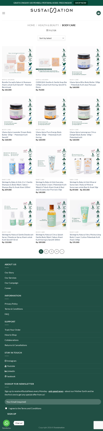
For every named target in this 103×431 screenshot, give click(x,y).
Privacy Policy (11, 303)
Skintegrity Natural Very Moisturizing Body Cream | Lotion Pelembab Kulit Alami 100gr (85, 237)
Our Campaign (11, 283)
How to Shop (11, 334)
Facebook (10, 376)
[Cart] (98, 13)
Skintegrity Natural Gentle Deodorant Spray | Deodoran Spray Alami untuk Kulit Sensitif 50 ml (17, 237)
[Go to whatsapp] (6, 423)
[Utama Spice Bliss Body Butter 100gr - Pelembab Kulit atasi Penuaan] (85, 61)
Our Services (10, 277)
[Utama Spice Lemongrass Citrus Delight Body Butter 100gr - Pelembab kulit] (85, 111)
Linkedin (11, 371)
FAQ (7, 314)
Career (8, 288)
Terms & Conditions (14, 309)
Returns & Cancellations (16, 345)
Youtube (11, 366)
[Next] (62, 251)
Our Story (9, 272)
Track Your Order (13, 329)
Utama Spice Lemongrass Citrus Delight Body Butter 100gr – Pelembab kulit (83, 134)
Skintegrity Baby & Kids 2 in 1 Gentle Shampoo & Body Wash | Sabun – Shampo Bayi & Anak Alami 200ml (17, 184)
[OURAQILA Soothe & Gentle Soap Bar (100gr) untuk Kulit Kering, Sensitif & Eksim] (51, 61)
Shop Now (80, 3)
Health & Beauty (48, 25)
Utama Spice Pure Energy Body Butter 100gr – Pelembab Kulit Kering (48, 134)
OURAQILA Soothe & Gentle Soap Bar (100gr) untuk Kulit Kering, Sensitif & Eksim (51, 84)
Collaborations (12, 340)
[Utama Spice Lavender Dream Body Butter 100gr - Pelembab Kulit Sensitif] (17, 111)
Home (31, 25)
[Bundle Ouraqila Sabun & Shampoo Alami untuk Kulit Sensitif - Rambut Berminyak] (17, 61)
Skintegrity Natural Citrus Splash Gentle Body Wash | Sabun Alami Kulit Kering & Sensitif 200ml (49, 237)
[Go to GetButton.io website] (6, 428)
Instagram (11, 360)
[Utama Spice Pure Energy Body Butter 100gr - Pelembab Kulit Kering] (51, 111)
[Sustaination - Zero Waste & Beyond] (51, 10)
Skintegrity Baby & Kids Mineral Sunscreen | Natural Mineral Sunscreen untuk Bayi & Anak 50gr (84, 184)
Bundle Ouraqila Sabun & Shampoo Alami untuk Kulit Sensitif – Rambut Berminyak (17, 84)
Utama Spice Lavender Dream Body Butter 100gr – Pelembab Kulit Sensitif (16, 134)
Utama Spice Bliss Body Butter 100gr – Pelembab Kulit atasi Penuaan (85, 83)
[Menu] (3, 13)
